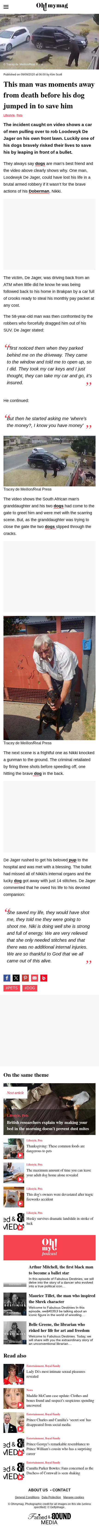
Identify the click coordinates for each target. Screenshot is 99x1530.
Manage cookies (73, 1497)
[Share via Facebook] (6, 978)
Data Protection (51, 1497)
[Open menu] (6, 6)
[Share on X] (16, 978)
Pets (20, 115)
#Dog (30, 988)
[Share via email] (34, 978)
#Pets (12, 988)
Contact (61, 1490)
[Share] (25, 978)
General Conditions (27, 1497)
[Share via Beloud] (43, 978)
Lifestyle (9, 115)
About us (38, 1490)
